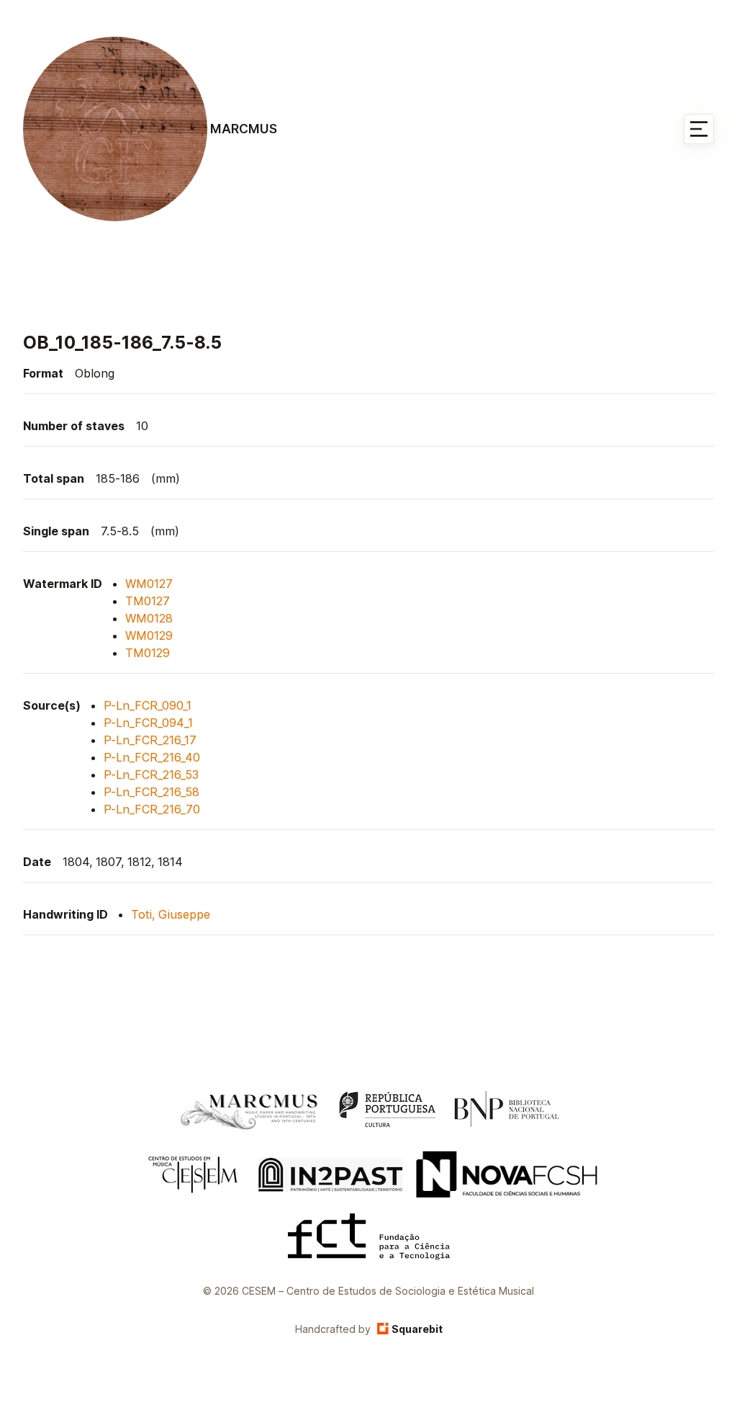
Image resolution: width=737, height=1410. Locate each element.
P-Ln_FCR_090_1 (147, 705)
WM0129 (149, 635)
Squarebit (417, 1329)
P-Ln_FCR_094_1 (148, 722)
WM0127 (149, 583)
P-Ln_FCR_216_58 (151, 792)
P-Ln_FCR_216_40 (152, 757)
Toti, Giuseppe (170, 914)
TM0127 (147, 601)
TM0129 (147, 653)
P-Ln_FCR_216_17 (150, 740)
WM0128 (149, 618)
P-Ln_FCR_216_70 (152, 809)
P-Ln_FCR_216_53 (151, 774)
